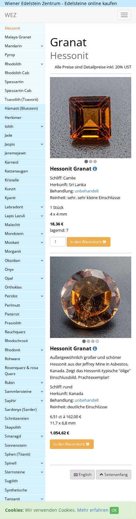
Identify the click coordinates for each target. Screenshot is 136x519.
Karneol (11, 162)
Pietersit (12, 314)
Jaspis (10, 144)
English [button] (84, 474)
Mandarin (13, 46)
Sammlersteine (18, 391)
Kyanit (10, 197)
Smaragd (13, 436)
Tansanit (12, 499)
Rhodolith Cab (17, 72)
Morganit (13, 251)
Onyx (9, 269)
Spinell (10, 463)
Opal (9, 278)
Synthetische (16, 490)
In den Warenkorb (86, 241)
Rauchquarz (15, 331)
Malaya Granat (18, 37)
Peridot (11, 296)
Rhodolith (13, 64)
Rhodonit (12, 350)
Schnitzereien (17, 418)
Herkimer (13, 117)
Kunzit (10, 188)
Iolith (9, 126)
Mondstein (14, 233)
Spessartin (14, 81)
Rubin (10, 382)
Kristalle (12, 180)
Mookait (12, 242)
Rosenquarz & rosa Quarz (21, 370)
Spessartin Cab (18, 90)
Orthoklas (13, 287)
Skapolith (13, 427)
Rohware (12, 358)
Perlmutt (12, 305)
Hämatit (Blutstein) (21, 108)
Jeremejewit (15, 153)
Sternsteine (15, 472)
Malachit (12, 224)
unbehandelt (87, 191)
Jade (8, 135)
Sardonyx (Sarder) (21, 409)
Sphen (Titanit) (17, 454)
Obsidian (12, 260)
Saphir (10, 400)
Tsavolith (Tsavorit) (21, 99)
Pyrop (10, 54)
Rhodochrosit (16, 340)
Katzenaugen (16, 171)
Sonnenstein (16, 445)
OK (114, 510)
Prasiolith (13, 323)
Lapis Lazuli (15, 215)
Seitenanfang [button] (115, 474)
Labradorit (14, 207)
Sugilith (11, 480)
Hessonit (12, 28)
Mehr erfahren (92, 510)
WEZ (10, 15)
